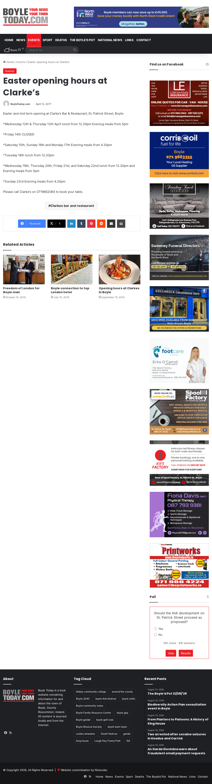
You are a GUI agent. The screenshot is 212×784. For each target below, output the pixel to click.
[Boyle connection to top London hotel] (72, 269)
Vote (171, 653)
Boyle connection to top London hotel (70, 290)
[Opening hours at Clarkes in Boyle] (119, 269)
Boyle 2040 (83, 698)
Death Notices (109, 733)
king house (82, 740)
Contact (143, 40)
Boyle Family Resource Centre (93, 712)
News (20, 40)
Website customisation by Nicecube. (84, 770)
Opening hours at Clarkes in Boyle (119, 290)
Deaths (61, 40)
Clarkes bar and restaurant (72, 206)
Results (186, 653)
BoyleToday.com (20, 104)
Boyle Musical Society (89, 726)
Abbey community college (91, 691)
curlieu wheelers (85, 733)
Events (34, 40)
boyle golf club (104, 719)
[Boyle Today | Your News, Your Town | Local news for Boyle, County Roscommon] (25, 17)
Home (9, 40)
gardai (126, 733)
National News (110, 40)
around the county (122, 691)
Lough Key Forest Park (107, 740)
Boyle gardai (83, 719)
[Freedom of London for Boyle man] (24, 269)
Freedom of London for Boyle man (21, 290)
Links (129, 40)
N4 (128, 740)
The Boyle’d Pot (82, 40)
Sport (47, 40)
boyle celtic (128, 698)
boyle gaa (122, 712)
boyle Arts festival (105, 698)
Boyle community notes (89, 705)
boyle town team (117, 726)
